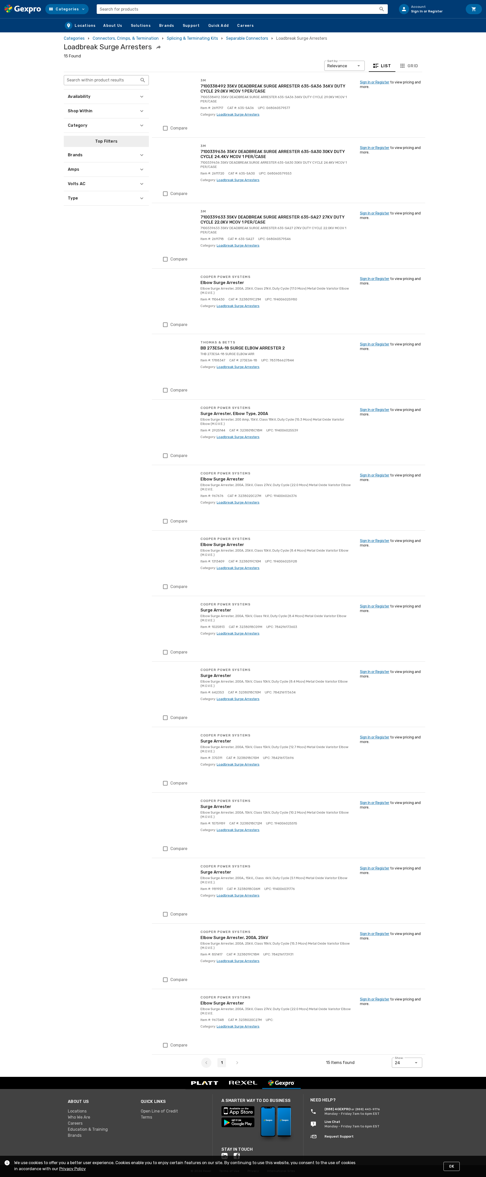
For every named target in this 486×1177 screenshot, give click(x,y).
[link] (100, 1111)
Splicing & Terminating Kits (192, 38)
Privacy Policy (72, 1168)
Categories (74, 38)
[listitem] (429, 9)
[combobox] (242, 9)
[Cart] (474, 9)
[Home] (22, 9)
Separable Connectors (247, 38)
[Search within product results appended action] (143, 80)
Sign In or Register (374, 82)
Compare (178, 128)
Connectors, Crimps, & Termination (126, 38)
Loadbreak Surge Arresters (238, 114)
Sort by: (332, 61)
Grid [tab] (412, 65)
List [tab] (386, 65)
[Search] (382, 9)
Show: (399, 1058)
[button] (67, 9)
